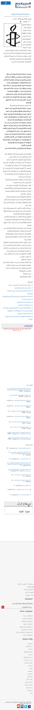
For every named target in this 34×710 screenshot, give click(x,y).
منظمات (30, 674)
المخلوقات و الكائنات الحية (24, 632)
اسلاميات (30, 690)
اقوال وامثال (30, 587)
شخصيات (30, 676)
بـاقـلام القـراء (29, 663)
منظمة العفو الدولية (20, 14)
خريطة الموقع (28, 652)
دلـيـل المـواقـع (28, 657)
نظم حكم (29, 679)
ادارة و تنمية (29, 682)
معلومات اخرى (29, 592)
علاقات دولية (29, 685)
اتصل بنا (30, 665)
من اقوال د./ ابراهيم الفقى (25, 584)
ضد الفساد (29, 687)
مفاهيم (30, 671)
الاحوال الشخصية (29, 589)
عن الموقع (29, 646)
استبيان (30, 654)
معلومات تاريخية (27, 618)
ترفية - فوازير (30, 595)
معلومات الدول (28, 624)
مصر (31, 693)
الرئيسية (30, 643)
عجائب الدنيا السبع (27, 629)
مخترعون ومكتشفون (26, 627)
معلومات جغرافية (27, 621)
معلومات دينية (28, 616)
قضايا (31, 668)
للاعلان (31, 649)
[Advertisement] (17, 344)
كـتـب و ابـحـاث (28, 660)
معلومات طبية (28, 635)
